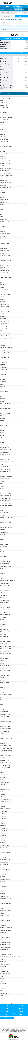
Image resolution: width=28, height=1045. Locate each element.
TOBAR (1, 804)
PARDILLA (2, 578)
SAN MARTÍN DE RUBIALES (5, 728)
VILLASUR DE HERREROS (5, 964)
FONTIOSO (2, 343)
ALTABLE (2, 122)
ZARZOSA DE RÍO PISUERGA (5, 993)
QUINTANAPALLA (3, 639)
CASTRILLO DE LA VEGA (5, 270)
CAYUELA (2, 284)
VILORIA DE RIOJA (3, 983)
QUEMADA (2, 626)
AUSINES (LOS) (3, 158)
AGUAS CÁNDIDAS (4, 105)
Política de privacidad (5, 1030)
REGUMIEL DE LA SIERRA (5, 675)
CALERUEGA (2, 226)
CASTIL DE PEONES (4, 265)
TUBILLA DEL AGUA (4, 828)
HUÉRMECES (2, 423)
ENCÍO (1, 330)
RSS (21, 1031)
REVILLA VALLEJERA (4, 687)
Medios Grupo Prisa (14, 1039)
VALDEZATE (2, 840)
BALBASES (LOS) (3, 165)
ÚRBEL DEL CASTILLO (4, 833)
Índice (18, 1031)
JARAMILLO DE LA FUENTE (5, 449)
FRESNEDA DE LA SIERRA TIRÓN (6, 347)
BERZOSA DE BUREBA (4, 202)
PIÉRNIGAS (2, 597)
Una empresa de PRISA (13, 1036)
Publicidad (17, 1029)
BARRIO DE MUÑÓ (3, 180)
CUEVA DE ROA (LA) (4, 326)
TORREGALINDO (3, 811)
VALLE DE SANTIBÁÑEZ (5, 859)
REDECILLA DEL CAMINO (5, 670)
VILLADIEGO (2, 893)
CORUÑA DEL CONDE (4, 316)
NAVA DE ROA (3, 534)
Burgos (21, 1005)
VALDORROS (2, 842)
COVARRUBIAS (3, 318)
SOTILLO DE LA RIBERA (4, 782)
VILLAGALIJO (2, 908)
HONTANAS (2, 398)
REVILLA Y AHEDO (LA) (4, 690)
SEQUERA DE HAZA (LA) (5, 774)
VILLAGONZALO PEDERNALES (6, 910)
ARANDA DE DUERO (4, 131)
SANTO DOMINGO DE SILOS (5, 762)
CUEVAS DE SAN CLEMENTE (5, 328)
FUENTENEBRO (3, 374)
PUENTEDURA (3, 624)
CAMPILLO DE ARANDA (4, 229)
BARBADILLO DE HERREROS (5, 173)
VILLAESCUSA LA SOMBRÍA (5, 898)
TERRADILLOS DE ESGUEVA (5, 799)
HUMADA (2, 430)
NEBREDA (2, 539)
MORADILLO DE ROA (4, 532)
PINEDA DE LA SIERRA (4, 600)
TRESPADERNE (3, 825)
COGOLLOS (2, 309)
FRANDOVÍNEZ (3, 345)
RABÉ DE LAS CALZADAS (5, 665)
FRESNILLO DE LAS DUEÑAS (6, 352)
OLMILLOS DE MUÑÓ (4, 546)
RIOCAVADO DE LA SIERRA (5, 694)
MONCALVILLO (3, 525)
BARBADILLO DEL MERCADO (6, 175)
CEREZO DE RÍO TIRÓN (4, 292)
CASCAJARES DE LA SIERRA (5, 258)
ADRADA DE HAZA (3, 102)
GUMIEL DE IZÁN (3, 389)
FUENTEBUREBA (3, 362)
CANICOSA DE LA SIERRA (5, 233)
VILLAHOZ (2, 913)
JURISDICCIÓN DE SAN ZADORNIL (7, 461)
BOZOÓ (1, 204)
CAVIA (1, 282)
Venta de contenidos (11, 1029)
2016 (14, 12)
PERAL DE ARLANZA (4, 595)
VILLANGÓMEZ (3, 939)
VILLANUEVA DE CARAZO (5, 944)
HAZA (1, 396)
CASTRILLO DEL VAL (4, 272)
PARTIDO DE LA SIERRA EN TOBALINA (8, 580)
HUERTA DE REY (3, 427)
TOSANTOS (2, 823)
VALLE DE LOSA (3, 850)
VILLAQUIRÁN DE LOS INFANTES (6, 954)
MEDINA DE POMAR (4, 491)
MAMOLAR (2, 481)
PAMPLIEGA (2, 573)
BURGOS (2, 216)
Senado (21, 16)
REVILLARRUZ (3, 685)
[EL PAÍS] (8, 3)
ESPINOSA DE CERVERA (5, 333)
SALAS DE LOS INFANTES (5, 714)
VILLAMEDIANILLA (3, 935)
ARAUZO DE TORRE (4, 141)
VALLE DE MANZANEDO (5, 852)
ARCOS (1, 144)
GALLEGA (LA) (3, 381)
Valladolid (21, 1014)
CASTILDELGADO (3, 262)
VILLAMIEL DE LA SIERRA (5, 937)
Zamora (7, 1017)
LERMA (1, 464)
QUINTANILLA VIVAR (4, 658)
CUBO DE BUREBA (3, 323)
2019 (3, 12)
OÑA (1, 549)
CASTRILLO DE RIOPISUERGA (6, 275)
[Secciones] (1, 3)
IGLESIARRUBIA (3, 440)
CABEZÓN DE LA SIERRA (5, 224)
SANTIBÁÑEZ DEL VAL (4, 760)
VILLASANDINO (3, 961)
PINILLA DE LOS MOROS (5, 607)
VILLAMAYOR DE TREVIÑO (5, 930)
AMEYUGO (2, 127)
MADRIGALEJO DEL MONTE (5, 471)
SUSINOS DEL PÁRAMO (4, 789)
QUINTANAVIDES (3, 643)
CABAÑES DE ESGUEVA (4, 221)
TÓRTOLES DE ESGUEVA (5, 821)
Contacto (5, 1029)
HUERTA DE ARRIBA (4, 425)
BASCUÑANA (2, 190)
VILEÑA (1, 891)
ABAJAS (1, 100)
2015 (19, 12)
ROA (1, 697)
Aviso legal (21, 1029)
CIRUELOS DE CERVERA (5, 306)
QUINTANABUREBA (4, 629)
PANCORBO (2, 575)
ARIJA (1, 148)
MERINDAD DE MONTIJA (5, 498)
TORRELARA (2, 813)
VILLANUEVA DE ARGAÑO (5, 942)
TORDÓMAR (2, 806)
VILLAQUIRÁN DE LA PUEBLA (6, 952)
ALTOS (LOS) (2, 124)
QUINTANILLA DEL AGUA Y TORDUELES (8, 646)
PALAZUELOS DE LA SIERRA (5, 568)
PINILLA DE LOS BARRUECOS (6, 605)
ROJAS (1, 699)
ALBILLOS (2, 110)
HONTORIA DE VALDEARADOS (6, 408)
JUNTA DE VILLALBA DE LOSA (6, 457)
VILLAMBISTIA (3, 932)
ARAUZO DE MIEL (3, 136)
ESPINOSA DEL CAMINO (5, 335)
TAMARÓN (2, 791)
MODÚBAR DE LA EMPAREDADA (6, 517)
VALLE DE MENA (3, 855)
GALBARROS (2, 379)
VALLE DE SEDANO (4, 862)
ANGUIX (1, 129)
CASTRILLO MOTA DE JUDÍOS (6, 277)
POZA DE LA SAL (3, 612)
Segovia (21, 1011)
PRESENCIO (2, 619)
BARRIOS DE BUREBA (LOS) (5, 182)
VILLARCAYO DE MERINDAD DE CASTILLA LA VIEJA (10, 956)
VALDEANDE (2, 838)
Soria (7, 1014)
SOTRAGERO (2, 784)
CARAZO (1, 238)
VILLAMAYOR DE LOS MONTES (6, 927)
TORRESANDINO (3, 818)
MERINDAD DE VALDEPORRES (6, 505)
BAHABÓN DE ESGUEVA (5, 163)
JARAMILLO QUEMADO (4, 452)
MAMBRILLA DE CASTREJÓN (6, 476)
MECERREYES (3, 488)
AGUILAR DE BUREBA (4, 107)
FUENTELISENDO (3, 369)
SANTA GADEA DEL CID (4, 740)
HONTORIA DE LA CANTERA (5, 403)
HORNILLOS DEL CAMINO (5, 413)
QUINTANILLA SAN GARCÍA (5, 653)
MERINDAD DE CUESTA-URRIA (6, 495)
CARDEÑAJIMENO (3, 248)
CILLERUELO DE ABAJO (4, 301)
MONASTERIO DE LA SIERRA (6, 520)
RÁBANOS (2, 663)
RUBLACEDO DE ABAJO (5, 707)
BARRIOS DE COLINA (4, 185)
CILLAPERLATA (3, 299)
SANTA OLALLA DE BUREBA (5, 755)
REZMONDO (2, 692)
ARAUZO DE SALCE (4, 139)
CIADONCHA (2, 296)
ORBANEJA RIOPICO (4, 554)
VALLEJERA (2, 876)
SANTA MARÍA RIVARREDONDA (6, 753)
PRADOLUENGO (3, 617)
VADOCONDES (3, 835)
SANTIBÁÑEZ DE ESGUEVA (5, 757)
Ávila (7, 1005)
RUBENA (1, 704)
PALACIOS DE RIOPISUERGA (5, 566)
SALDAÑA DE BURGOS (4, 716)
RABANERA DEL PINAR (4, 660)
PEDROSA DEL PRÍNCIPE (5, 588)
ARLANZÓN (2, 151)
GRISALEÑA (2, 386)
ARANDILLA (2, 134)
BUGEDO (2, 212)
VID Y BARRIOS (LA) (4, 888)
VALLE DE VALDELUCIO (4, 872)
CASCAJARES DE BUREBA (5, 255)
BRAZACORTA (3, 207)
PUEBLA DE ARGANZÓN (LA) (5, 622)
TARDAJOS (2, 794)
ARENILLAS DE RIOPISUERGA (6, 146)
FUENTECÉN (2, 364)
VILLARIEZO (2, 959)
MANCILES (2, 483)
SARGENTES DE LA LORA (5, 767)
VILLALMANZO (3, 925)
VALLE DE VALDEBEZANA (5, 867)
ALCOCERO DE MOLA (4, 112)
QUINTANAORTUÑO (4, 636)
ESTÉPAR (2, 340)
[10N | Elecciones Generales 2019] (14, 6)
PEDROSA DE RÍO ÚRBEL (5, 590)
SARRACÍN (2, 770)
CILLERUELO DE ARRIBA (5, 304)
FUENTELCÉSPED (3, 367)
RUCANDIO (2, 709)
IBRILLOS (2, 437)
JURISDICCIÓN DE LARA (5, 459)
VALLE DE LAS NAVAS (4, 847)
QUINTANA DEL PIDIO (4, 631)
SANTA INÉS (2, 743)
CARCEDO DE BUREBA (4, 241)
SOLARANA (2, 777)
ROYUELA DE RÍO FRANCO (5, 702)
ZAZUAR (1, 995)
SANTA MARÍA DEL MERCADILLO (6, 750)
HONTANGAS (2, 401)
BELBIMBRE (2, 192)
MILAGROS (2, 510)
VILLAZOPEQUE (3, 976)
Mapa (24, 9)
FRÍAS (1, 360)
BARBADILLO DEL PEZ (4, 178)
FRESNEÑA (2, 350)
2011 (25, 12)
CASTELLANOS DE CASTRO (5, 260)
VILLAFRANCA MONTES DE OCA (6, 903)
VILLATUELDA (3, 966)
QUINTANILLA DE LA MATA (5, 648)
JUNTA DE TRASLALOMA (5, 454)
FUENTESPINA (3, 377)
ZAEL (1, 990)
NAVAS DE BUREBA (4, 537)
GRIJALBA (2, 384)
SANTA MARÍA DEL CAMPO (5, 745)
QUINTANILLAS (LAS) (4, 656)
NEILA (1, 542)
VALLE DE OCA (3, 857)
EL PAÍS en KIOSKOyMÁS (12, 1031)
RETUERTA (2, 680)
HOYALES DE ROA (3, 420)
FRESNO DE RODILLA (4, 357)
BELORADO (2, 195)
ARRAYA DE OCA (3, 153)
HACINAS (2, 394)
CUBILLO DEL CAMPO (4, 321)
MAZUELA (2, 486)
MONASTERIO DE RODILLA (5, 522)
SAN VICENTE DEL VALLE (5, 765)
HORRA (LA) (2, 415)
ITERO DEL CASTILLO (4, 447)
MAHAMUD (2, 474)
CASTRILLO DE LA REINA (5, 267)
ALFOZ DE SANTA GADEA (5, 119)
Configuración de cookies (20, 1030)
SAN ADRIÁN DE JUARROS (5, 721)
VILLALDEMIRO (3, 922)
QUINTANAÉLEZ (3, 634)
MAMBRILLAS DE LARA (4, 478)
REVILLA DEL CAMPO (4, 682)
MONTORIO (2, 529)
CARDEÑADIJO (3, 245)
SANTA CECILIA (3, 733)
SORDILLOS (2, 779)
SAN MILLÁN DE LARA (4, 731)
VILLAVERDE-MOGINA (4, 971)
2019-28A (8, 12)
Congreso (6, 16)
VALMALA (2, 884)
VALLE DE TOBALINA (4, 864)
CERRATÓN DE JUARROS (5, 294)
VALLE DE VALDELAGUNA (5, 869)
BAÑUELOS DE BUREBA (4, 170)
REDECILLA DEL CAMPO (5, 673)
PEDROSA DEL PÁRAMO (5, 585)
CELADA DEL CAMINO (4, 289)
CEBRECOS (2, 287)
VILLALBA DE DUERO (4, 915)
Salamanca (6, 1011)
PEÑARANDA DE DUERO (5, 592)
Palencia (21, 1008)
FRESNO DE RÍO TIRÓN (4, 355)
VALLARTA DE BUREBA (4, 845)
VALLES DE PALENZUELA (5, 879)
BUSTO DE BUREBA (4, 219)
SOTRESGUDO (3, 787)
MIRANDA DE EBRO (4, 512)
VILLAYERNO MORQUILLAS (5, 973)
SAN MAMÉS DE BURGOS (5, 726)
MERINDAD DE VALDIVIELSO (6, 508)
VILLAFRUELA (3, 905)
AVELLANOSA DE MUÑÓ (5, 161)
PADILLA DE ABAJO (4, 556)
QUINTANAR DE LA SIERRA (5, 641)
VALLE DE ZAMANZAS (4, 874)
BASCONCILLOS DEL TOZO (5, 187)
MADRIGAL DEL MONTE (5, 469)
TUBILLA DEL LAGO (4, 830)
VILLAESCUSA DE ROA (4, 896)
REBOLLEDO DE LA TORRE (5, 668)
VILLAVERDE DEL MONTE (5, 969)
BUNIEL (1, 214)
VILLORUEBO (2, 981)
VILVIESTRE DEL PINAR (4, 986)
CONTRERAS (2, 313)
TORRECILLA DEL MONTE (5, 808)
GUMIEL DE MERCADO (4, 391)
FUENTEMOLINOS (3, 372)
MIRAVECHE (2, 515)
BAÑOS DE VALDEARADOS (5, 168)
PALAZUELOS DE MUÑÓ (5, 571)
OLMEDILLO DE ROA (4, 544)
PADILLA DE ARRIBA (4, 559)
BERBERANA (2, 197)
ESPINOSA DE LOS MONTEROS (6, 338)
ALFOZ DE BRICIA (3, 114)
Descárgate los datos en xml (14, 93)
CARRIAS (2, 253)
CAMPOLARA (2, 231)
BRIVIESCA (2, 209)
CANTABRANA (3, 236)
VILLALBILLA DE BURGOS (5, 918)
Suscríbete (21, 3)
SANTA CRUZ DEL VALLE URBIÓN (6, 738)
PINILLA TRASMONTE (4, 609)
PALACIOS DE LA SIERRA (5, 563)
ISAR (1, 444)
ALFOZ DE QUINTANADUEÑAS (6, 117)
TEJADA (1, 796)
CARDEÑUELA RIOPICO (4, 250)
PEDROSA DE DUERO (4, 583)
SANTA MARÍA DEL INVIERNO (6, 748)
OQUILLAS (2, 551)
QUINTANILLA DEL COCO (5, 651)
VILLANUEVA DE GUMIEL (5, 947)
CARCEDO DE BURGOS (4, 243)
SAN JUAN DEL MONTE (4, 723)
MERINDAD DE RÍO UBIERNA (5, 500)
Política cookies (13, 1030)
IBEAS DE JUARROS (4, 435)
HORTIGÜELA (2, 418)
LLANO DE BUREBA (4, 466)
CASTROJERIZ (3, 279)
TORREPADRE (3, 816)
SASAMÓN (2, 772)
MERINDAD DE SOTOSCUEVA (6, 503)
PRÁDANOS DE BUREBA (5, 614)
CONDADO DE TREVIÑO (5, 311)
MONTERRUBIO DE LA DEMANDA (6, 527)
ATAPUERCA (2, 156)
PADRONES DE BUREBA (5, 561)
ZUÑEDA (1, 998)
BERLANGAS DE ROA (4, 199)
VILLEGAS (2, 978)
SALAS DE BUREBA (4, 711)
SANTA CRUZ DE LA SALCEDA (6, 736)
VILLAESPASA (3, 901)
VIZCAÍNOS (2, 988)
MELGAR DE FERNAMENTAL (5, 493)
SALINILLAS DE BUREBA (5, 719)
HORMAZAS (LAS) (3, 410)
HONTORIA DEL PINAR (4, 406)
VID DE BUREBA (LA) (4, 886)
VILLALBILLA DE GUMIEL (5, 920)
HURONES (2, 432)
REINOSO (2, 677)
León (7, 1008)
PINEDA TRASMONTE (4, 602)
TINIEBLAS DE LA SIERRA (5, 801)
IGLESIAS (2, 442)
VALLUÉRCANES (3, 881)
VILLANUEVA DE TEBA (4, 949)
